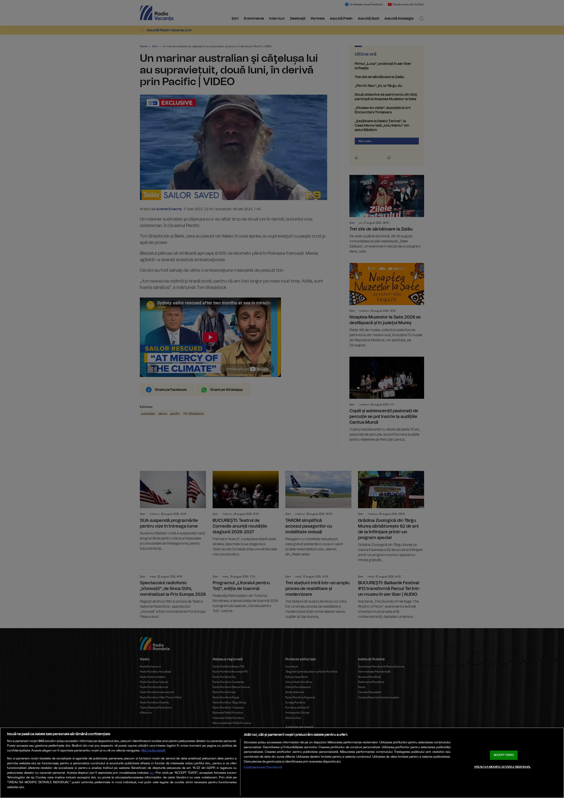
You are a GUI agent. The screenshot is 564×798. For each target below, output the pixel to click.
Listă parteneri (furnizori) (263, 767)
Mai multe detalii (153, 750)
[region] (282, 762)
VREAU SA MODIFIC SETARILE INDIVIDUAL (502, 766)
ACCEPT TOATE (504, 755)
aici (152, 773)
